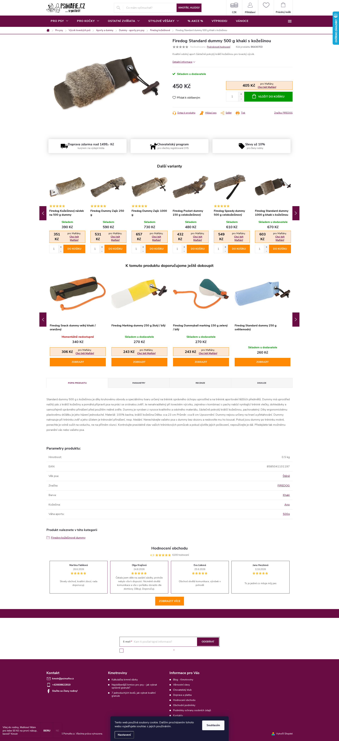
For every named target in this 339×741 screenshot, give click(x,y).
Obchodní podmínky (184, 705)
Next (295, 213)
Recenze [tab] (200, 383)
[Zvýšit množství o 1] (241, 94)
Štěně (286, 476)
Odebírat (208, 641)
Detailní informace (182, 62)
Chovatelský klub (182, 690)
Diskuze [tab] (261, 383)
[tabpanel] (67, 213)
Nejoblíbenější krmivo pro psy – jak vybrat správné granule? (134, 686)
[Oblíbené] (266, 8)
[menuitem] (59, 21)
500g (286, 514)
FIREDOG (284, 486)
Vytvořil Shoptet (284, 733)
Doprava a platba (182, 695)
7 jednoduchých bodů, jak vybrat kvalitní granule (134, 694)
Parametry (138, 383)
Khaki (286, 495)
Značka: (283, 112)
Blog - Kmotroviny (183, 679)
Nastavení (124, 735)
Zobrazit (78, 362)
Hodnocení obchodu (184, 700)
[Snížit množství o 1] (241, 99)
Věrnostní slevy (181, 684)
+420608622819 (61, 684)
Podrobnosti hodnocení (218, 47)
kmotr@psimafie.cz (63, 678)
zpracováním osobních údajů (156, 650)
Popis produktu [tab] (77, 383)
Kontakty (178, 715)
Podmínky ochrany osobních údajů (192, 710)
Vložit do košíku (271, 97)
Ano (287, 505)
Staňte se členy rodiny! (65, 691)
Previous (42, 213)
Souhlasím (213, 725)
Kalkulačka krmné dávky (125, 679)
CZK (234, 8)
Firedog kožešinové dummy (68, 538)
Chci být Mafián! (267, 87)
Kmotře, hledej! (189, 7)
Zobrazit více (169, 601)
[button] (60, 247)
